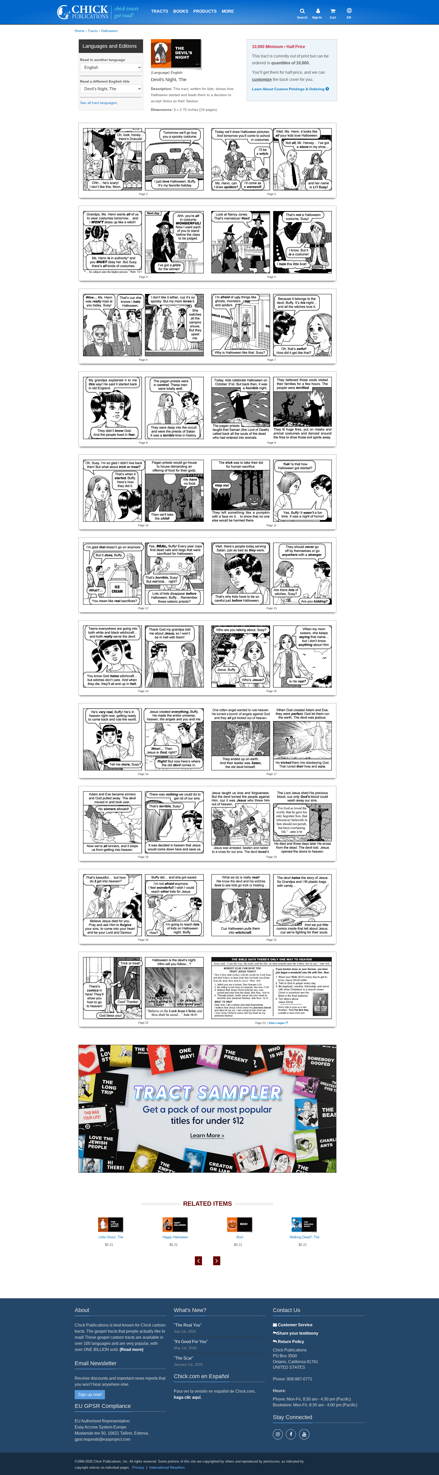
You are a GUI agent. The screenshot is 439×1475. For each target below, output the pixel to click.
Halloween (109, 31)
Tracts (159, 11)
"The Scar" (183, 1358)
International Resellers (167, 1467)
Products (205, 11)
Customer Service (294, 1325)
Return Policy (290, 1341)
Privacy (138, 1467)
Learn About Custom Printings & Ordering (288, 89)
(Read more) (131, 1349)
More (228, 11)
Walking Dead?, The (304, 1237)
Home (79, 31)
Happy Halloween (175, 1237)
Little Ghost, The (111, 1237)
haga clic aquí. (187, 1397)
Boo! (240, 1237)
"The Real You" (188, 1325)
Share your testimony (297, 1333)
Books (180, 11)
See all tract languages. (99, 103)
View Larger (276, 1022)
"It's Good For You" (191, 1341)
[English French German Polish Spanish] (111, 67)
